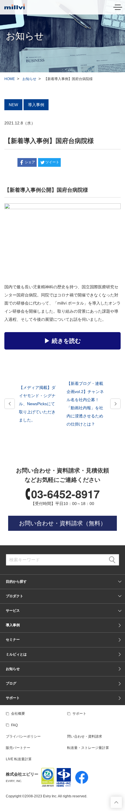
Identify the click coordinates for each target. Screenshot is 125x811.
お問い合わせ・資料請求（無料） (62, 523)
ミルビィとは (16, 654)
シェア (30, 162)
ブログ (11, 683)
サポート (13, 698)
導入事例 (13, 625)
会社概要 (18, 714)
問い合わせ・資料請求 (84, 736)
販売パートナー (18, 748)
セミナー (13, 640)
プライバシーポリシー (23, 736)
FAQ (14, 725)
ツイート (52, 162)
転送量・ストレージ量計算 (88, 748)
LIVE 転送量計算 (19, 759)
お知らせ (29, 79)
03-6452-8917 (65, 494)
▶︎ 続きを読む (62, 341)
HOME (9, 79)
